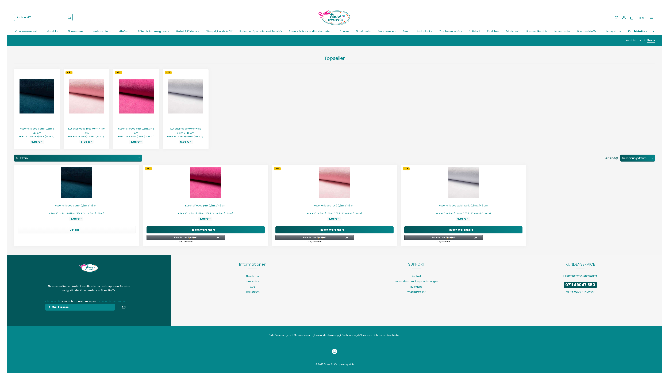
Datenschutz (252, 281)
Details (74, 230)
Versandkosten (324, 335)
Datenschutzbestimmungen (78, 301)
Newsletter (252, 276)
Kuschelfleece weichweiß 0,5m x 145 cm (185, 131)
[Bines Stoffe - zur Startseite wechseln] (334, 17)
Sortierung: (611, 158)
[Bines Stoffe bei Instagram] (334, 352)
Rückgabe (416, 286)
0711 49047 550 (580, 285)
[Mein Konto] (624, 17)
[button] (186, 239)
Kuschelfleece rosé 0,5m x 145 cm (86, 131)
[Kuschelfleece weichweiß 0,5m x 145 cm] (186, 96)
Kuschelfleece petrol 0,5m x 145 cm (37, 131)
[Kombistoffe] (638, 31)
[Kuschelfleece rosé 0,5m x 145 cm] (87, 96)
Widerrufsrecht (416, 292)
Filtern (24, 158)
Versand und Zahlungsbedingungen (416, 281)
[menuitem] (43, 17)
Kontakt (416, 276)
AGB (252, 286)
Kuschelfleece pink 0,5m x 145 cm (136, 131)
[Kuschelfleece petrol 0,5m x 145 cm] (37, 96)
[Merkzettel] (616, 17)
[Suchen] (69, 17)
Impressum (253, 292)
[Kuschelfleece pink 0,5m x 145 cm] (136, 96)
